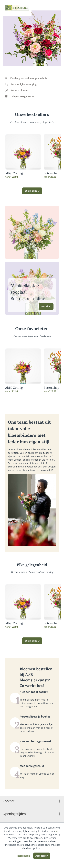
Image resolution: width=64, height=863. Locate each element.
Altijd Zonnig (14, 173)
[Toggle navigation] (58, 5)
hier (57, 831)
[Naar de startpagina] (17, 8)
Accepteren (41, 855)
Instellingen (23, 855)
